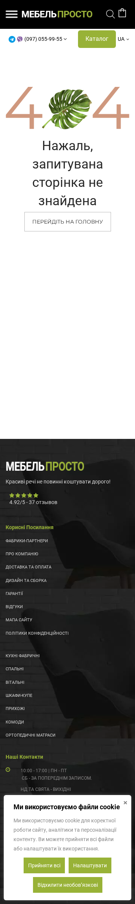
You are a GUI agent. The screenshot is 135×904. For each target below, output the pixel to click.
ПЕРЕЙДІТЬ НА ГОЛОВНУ (67, 221)
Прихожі (15, 708)
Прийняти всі (44, 865)
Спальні (15, 669)
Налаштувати (90, 865)
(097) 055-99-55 (43, 39)
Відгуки (14, 606)
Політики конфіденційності (37, 633)
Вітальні (15, 682)
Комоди (15, 722)
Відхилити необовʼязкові (68, 885)
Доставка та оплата (28, 567)
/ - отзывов (33, 502)
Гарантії (14, 593)
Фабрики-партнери (27, 541)
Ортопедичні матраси (31, 735)
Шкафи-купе (19, 695)
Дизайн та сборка (26, 580)
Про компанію (22, 554)
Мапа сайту (19, 620)
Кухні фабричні (23, 655)
